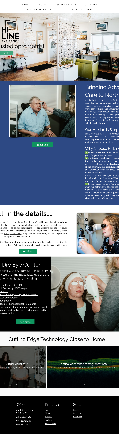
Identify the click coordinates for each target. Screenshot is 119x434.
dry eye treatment (12, 233)
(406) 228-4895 (25, 417)
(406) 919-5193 (25, 420)
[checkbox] (17, 384)
